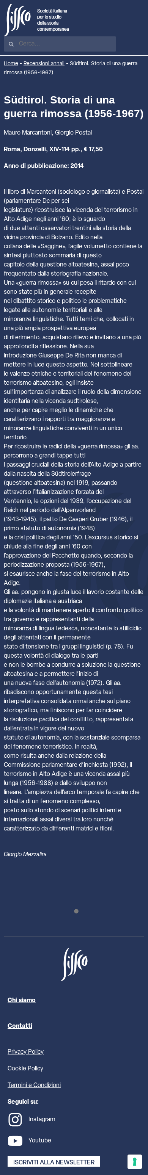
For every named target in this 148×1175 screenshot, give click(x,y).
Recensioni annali (44, 64)
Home (11, 64)
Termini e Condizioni (34, 1086)
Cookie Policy (25, 1069)
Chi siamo (22, 1001)
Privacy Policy (26, 1052)
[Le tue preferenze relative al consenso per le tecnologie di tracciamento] (135, 1162)
